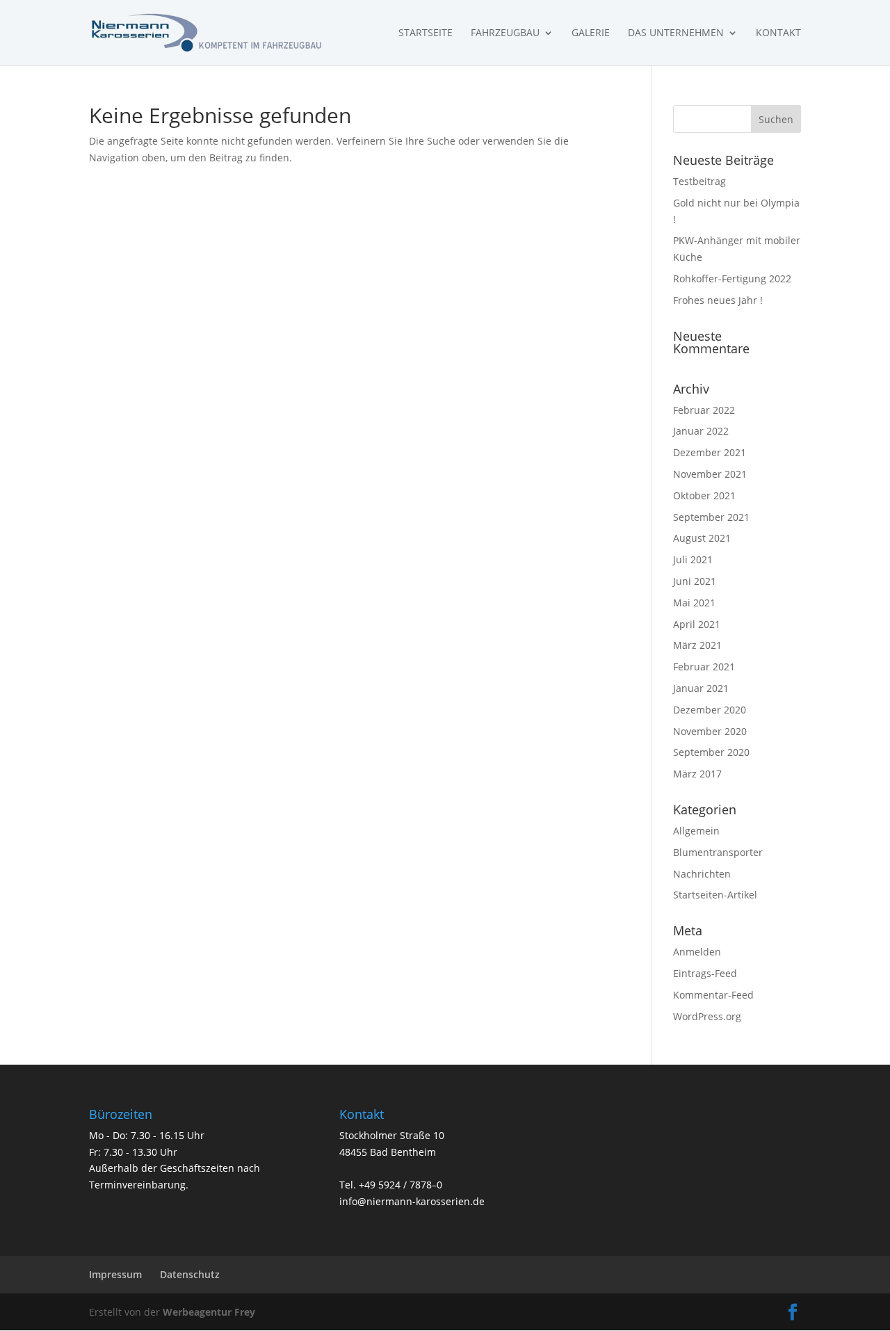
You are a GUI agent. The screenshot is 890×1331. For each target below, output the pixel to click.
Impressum (115, 1274)
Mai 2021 (694, 602)
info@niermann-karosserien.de (412, 1201)
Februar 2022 (704, 410)
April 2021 (696, 624)
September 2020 (711, 752)
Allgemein (696, 830)
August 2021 (702, 537)
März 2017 (697, 773)
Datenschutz (190, 1274)
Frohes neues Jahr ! (718, 300)
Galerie (591, 33)
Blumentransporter (718, 852)
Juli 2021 (693, 559)
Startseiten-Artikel (715, 894)
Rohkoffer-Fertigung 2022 (732, 278)
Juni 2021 (694, 581)
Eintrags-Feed (705, 973)
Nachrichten (702, 873)
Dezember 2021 (709, 452)
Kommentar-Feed (713, 994)
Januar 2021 (701, 688)
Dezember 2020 (709, 709)
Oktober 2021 (704, 495)
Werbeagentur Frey (207, 1311)
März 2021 (697, 645)
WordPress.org (707, 1016)
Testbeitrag (699, 181)
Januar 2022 (701, 430)
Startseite (425, 33)
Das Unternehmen (676, 33)
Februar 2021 (704, 666)
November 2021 (710, 474)
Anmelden (697, 951)
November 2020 (710, 731)
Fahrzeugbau (505, 33)
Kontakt (778, 33)
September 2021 (711, 517)
